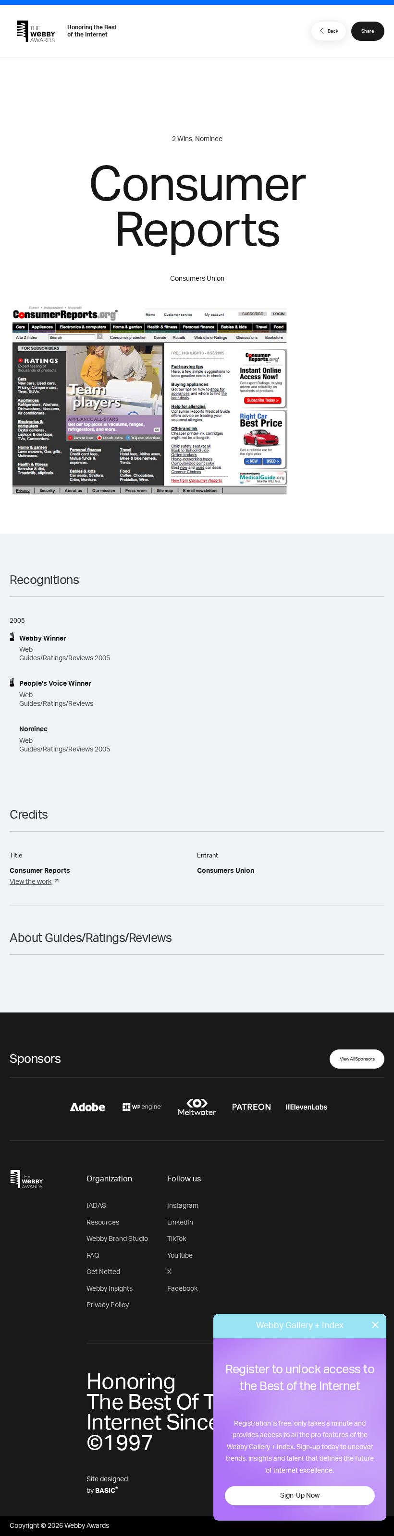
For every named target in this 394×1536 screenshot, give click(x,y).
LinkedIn (180, 1222)
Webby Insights (109, 1289)
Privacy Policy (107, 1305)
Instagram (182, 1206)
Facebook (182, 1289)
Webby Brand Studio (117, 1239)
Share (367, 31)
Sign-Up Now (300, 1495)
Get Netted (103, 1272)
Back (333, 31)
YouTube (180, 1255)
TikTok (176, 1239)
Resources (102, 1222)
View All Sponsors (357, 1059)
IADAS (96, 1206)
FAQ (92, 1255)
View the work (30, 882)
